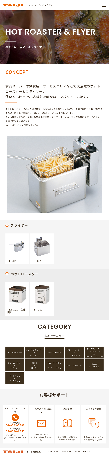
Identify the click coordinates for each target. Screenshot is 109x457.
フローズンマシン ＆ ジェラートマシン (54, 365)
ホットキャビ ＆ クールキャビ (14, 378)
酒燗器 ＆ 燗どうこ (34, 365)
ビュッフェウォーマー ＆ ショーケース (35, 352)
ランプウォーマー (15, 352)
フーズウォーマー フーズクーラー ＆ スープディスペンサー (94, 353)
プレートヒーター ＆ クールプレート (74, 352)
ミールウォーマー (54, 352)
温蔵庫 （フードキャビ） (94, 365)
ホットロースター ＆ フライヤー (15, 365)
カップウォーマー (74, 365)
